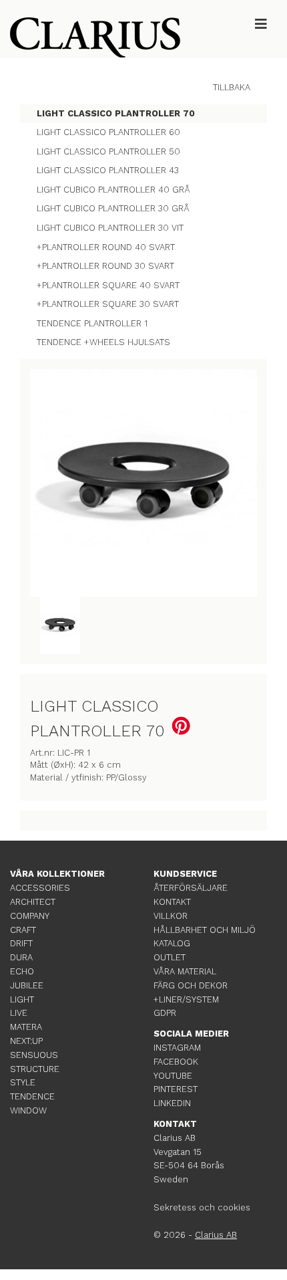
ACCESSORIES (40, 888)
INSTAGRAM (177, 1048)
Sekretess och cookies (202, 1207)
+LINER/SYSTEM (186, 999)
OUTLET (170, 957)
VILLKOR (171, 916)
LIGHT (22, 999)
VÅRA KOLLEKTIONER (57, 874)
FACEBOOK (176, 1062)
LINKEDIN (172, 1103)
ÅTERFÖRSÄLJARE (191, 888)
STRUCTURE (34, 1069)
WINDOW (28, 1110)
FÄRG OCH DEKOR (191, 985)
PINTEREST (176, 1089)
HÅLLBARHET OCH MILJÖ (205, 930)
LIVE (18, 1013)
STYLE (22, 1082)
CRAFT (23, 930)
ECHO (22, 971)
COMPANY (29, 916)
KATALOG (172, 943)
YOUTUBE (173, 1076)
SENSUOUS (34, 1055)
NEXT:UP (26, 1041)
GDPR (165, 1013)
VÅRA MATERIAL (185, 971)
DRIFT (21, 943)
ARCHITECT (32, 902)
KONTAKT (172, 902)
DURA (21, 957)
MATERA (26, 1027)
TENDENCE (32, 1096)
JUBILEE (26, 985)
